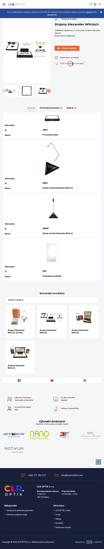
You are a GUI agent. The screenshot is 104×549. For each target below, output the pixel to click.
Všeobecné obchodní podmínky (19, 510)
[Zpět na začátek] (98, 462)
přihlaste (89, 12)
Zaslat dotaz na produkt (69, 58)
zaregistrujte (52, 15)
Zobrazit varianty (69, 48)
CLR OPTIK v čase (63, 510)
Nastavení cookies (63, 527)
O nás (58, 515)
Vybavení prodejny (69, 19)
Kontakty (59, 523)
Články (58, 519)
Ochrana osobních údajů (16, 515)
